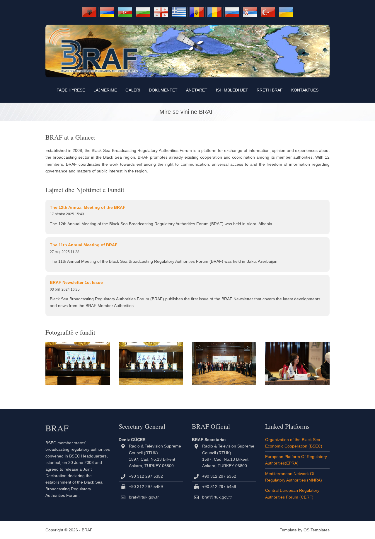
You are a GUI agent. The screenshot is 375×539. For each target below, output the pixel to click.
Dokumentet (163, 90)
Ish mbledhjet (232, 90)
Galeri (132, 90)
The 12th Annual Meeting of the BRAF (87, 207)
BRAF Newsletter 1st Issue (76, 282)
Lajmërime (105, 90)
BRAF (87, 530)
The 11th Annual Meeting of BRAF (83, 245)
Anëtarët (196, 90)
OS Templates (317, 530)
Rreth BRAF (270, 90)
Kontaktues (304, 90)
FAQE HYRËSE (71, 90)
